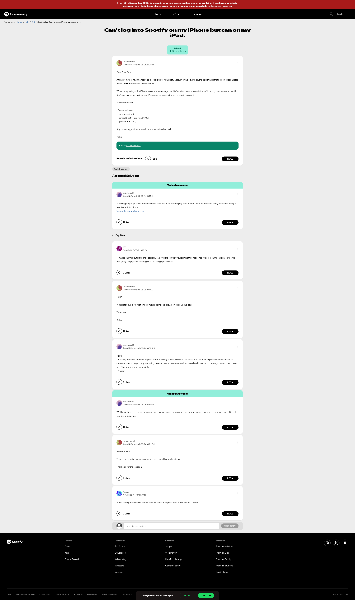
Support (169, 546)
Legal (9, 594)
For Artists (120, 546)
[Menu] (348, 14)
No (189, 595)
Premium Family (223, 559)
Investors (119, 565)
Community (19, 14)
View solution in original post (130, 211)
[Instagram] (327, 543)
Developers (120, 552)
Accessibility (92, 594)
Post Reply (230, 526)
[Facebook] (345, 543)
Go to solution (179, 51)
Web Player (171, 552)
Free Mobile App (173, 559)
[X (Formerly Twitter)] (336, 543)
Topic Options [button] (120, 169)
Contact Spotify (173, 565)
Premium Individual (225, 546)
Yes (203, 595)
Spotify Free (222, 572)
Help (157, 14)
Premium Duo (222, 552)
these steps (195, 5)
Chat (177, 14)
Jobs (67, 552)
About (68, 546)
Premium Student (224, 565)
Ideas (197, 14)
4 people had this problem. (129, 157)
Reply (230, 158)
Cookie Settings (62, 594)
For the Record (72, 559)
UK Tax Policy (127, 594)
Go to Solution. (133, 145)
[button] (238, 63)
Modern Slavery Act (110, 594)
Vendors (119, 572)
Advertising (120, 559)
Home (19, 22)
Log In (340, 14)
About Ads (78, 594)
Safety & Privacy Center (25, 594)
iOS (33, 22)
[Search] (331, 14)
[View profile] (119, 62)
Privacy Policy (44, 594)
